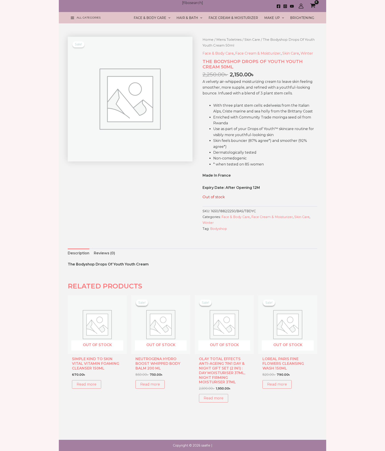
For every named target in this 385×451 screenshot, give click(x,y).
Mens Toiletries (229, 40)
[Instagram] (285, 6)
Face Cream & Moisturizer (258, 53)
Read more (86, 384)
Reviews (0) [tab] (104, 253)
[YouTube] (292, 6)
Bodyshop (218, 229)
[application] (168, 18)
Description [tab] (78, 253)
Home (208, 40)
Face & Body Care (218, 53)
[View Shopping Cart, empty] (312, 6)
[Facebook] (278, 6)
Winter (307, 53)
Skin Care (252, 40)
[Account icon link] (301, 6)
